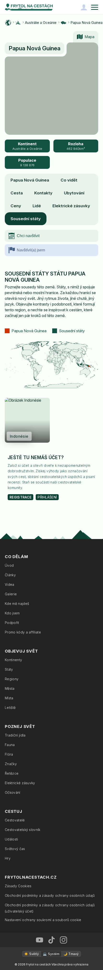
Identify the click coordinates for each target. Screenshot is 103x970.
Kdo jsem (12, 613)
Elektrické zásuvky (71, 205)
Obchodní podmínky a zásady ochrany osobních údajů (50, 895)
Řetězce (11, 773)
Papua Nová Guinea (86, 22)
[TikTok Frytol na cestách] (51, 940)
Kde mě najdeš (17, 604)
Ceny (16, 205)
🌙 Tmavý (71, 954)
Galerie (11, 594)
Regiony (11, 679)
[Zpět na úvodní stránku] (29, 7)
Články (10, 575)
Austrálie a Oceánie (41, 22)
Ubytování (74, 193)
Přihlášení (47, 497)
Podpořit (12, 623)
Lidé (37, 205)
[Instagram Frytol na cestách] (63, 940)
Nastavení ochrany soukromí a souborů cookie (43, 920)
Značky (11, 764)
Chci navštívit (28, 236)
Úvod (9, 565)
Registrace (20, 497)
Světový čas (15, 849)
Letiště (10, 707)
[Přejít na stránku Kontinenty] (18, 23)
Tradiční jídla (15, 735)
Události (11, 839)
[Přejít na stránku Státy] (63, 23)
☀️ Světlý (31, 954)
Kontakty (43, 193)
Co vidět (69, 180)
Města (10, 688)
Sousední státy (26, 218)
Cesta (17, 193)
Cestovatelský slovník (22, 830)
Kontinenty (13, 660)
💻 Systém (51, 954)
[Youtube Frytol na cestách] (39, 940)
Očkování (12, 792)
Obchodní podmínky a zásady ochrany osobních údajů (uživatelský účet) (50, 908)
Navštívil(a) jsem (31, 250)
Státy (9, 669)
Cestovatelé (15, 820)
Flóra (9, 754)
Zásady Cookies (18, 886)
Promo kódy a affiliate (23, 632)
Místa (9, 698)
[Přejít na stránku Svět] (8, 23)
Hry (8, 858)
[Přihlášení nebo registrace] (83, 7)
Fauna (10, 745)
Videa (9, 584)
